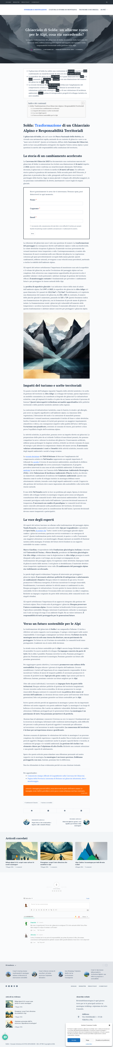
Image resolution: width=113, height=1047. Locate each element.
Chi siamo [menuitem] (8, 2)
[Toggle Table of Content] (82, 103)
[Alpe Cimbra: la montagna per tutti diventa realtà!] (91, 851)
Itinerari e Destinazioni (63, 49)
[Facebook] (31, 810)
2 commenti (79, 49)
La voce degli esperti (39, 113)
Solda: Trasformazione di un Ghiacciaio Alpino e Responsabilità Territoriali (57, 106)
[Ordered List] (41, 910)
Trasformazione (48, 125)
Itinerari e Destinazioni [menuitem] (35, 10)
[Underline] (36, 910)
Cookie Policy (89, 1044)
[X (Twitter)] (48, 810)
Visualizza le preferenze (102, 1040)
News (72, 49)
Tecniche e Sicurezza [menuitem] (88, 10)
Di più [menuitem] (103, 10)
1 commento (53, 867)
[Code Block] (49, 910)
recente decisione (32, 456)
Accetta (74, 1040)
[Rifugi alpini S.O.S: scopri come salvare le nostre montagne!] (22, 851)
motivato (26, 470)
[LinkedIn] (81, 810)
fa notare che (41, 530)
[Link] (51, 910)
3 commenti (88, 867)
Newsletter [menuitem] (16, 2)
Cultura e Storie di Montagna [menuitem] (63, 10)
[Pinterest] (65, 810)
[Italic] (34, 910)
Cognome (34, 208)
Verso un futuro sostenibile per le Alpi (45, 115)
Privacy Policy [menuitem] (25, 2)
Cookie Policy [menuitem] (35, 2)
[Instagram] (11, 986)
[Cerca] (106, 2)
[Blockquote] (46, 910)
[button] (109, 1025)
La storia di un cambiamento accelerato (46, 108)
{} (53, 909)
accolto (36, 462)
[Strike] (39, 910)
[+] (56, 909)
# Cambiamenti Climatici (31, 802)
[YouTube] (17, 986)
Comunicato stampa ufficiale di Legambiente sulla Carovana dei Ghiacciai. (56, 776)
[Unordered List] (44, 910)
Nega (87, 1040)
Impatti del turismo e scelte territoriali (46, 111)
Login (87, 898)
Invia (32, 233)
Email (32, 217)
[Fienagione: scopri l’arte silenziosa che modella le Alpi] (56, 851)
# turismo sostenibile (46, 802)
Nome (32, 200)
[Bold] (31, 910)
